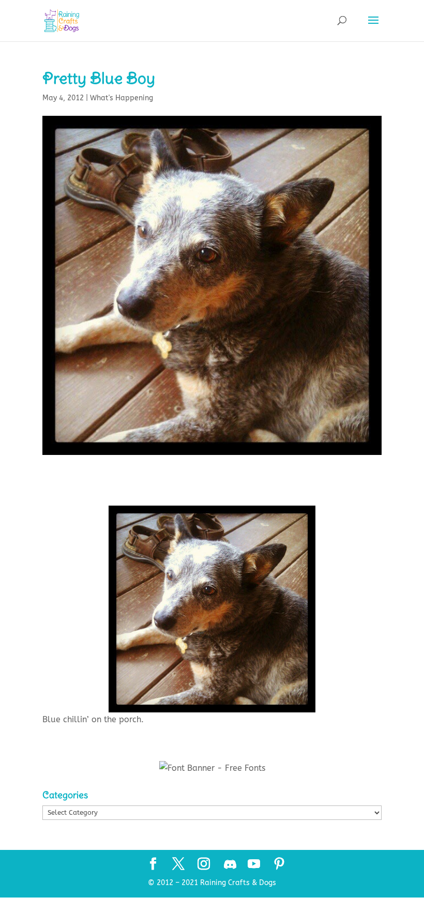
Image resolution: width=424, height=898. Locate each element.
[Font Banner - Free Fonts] (212, 768)
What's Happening (121, 98)
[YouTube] (254, 865)
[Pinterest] (279, 865)
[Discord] (230, 864)
